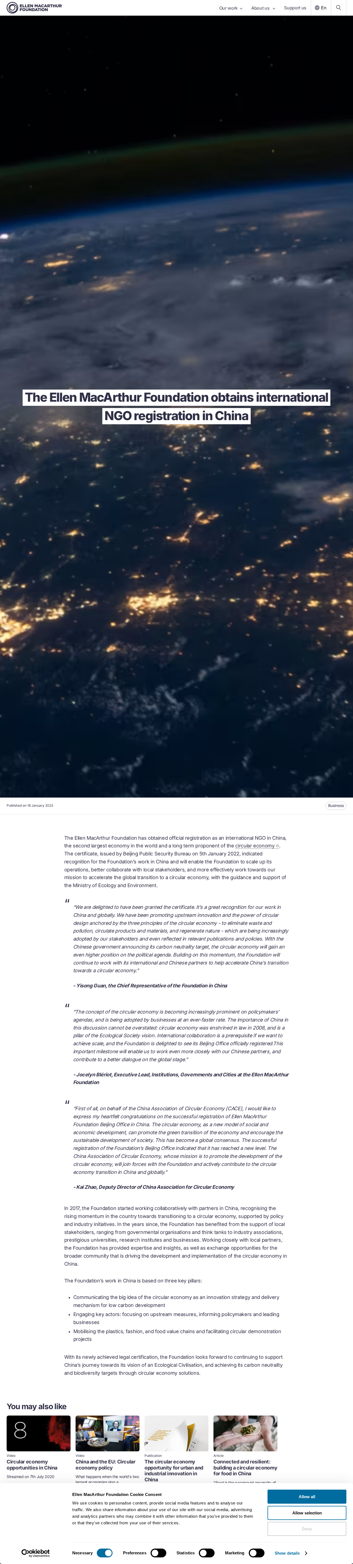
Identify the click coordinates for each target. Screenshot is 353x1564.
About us (261, 8)
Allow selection (307, 1513)
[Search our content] (338, 7)
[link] (39, 1463)
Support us (295, 7)
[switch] (158, 1553)
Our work (228, 8)
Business (336, 805)
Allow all (307, 1496)
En (324, 7)
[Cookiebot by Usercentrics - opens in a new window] (36, 1553)
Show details (287, 1553)
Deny (307, 1529)
